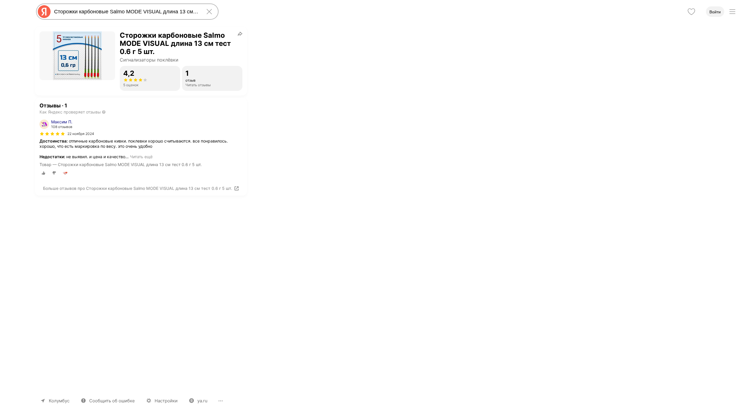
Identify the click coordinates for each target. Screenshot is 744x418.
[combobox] (126, 11)
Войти (715, 12)
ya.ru (202, 400)
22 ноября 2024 (80, 133)
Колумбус (59, 400)
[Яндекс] (44, 11)
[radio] (44, 173)
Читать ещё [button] (141, 156)
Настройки (166, 400)
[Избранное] (691, 11)
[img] (52, 133)
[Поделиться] (240, 33)
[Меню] (732, 11)
